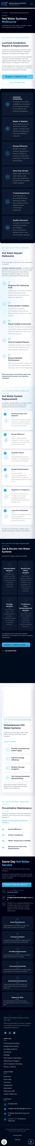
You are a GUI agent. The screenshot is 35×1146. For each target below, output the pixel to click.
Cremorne (7, 1082)
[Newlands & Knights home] (13, 3)
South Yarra (7, 1079)
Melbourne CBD (9, 1091)
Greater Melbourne (10, 1094)
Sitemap (17, 1139)
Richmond (7, 1076)
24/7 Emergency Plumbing (13, 1064)
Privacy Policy (17, 1135)
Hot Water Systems (10, 1049)
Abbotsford (8, 1088)
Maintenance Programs (12, 1061)
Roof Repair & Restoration (13, 1058)
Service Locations (10, 1067)
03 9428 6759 (12, 1104)
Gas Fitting (7, 1052)
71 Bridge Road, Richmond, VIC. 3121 (19, 1114)
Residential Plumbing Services (19, 13)
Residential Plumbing (11, 1046)
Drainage (7, 1055)
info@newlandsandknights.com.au (19, 1108)
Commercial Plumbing (11, 1043)
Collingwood (8, 1085)
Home (6, 13)
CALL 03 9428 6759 (17, 82)
